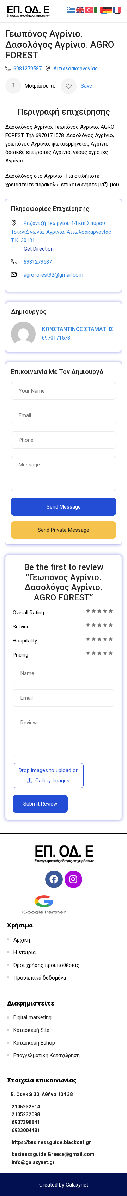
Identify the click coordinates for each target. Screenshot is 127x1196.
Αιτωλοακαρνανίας (75, 68)
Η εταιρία (24, 952)
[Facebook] (54, 879)
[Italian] (98, 9)
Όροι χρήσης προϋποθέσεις (46, 965)
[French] (117, 9)
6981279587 (27, 68)
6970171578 (56, 338)
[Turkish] (89, 9)
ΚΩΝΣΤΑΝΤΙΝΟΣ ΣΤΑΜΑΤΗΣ (77, 329)
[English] (80, 9)
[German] (108, 9)
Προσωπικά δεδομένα (39, 978)
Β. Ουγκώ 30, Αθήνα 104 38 (42, 1094)
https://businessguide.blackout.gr (51, 1142)
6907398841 (26, 1122)
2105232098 (26, 1114)
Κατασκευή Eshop (34, 1043)
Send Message (64, 507)
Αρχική (21, 940)
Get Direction (39, 249)
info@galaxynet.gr (33, 1162)
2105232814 (26, 1107)
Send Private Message (63, 530)
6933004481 (26, 1130)
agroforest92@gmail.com (53, 275)
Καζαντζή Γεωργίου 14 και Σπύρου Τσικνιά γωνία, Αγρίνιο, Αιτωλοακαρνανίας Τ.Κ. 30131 (61, 232)
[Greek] (71, 9)
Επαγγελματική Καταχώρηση (46, 1055)
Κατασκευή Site (31, 1030)
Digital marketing (32, 1017)
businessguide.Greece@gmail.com (53, 1154)
